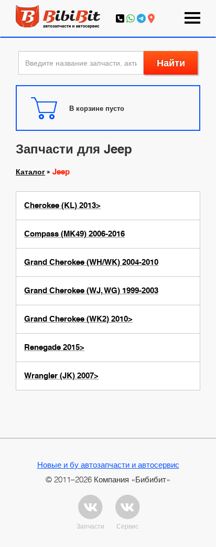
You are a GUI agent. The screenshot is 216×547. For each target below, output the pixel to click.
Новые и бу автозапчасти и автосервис (108, 464)
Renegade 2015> (54, 347)
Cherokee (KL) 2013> (62, 205)
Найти (171, 62)
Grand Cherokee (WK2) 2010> (78, 319)
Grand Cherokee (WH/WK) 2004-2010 (91, 262)
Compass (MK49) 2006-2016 (74, 234)
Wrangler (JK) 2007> (61, 375)
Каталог (30, 172)
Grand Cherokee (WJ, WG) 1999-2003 (91, 290)
